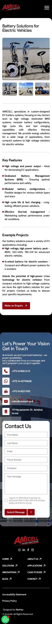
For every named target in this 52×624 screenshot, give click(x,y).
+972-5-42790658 (22, 381)
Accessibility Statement (14, 594)
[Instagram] (32, 549)
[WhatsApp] (19, 549)
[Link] (47, 8)
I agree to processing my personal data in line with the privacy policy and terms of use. (27, 500)
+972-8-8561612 (21, 371)
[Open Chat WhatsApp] (5, 619)
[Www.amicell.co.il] (26, 541)
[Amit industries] (23, 549)
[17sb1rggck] (28, 549)
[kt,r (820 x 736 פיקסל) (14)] (26, 59)
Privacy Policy (9, 600)
